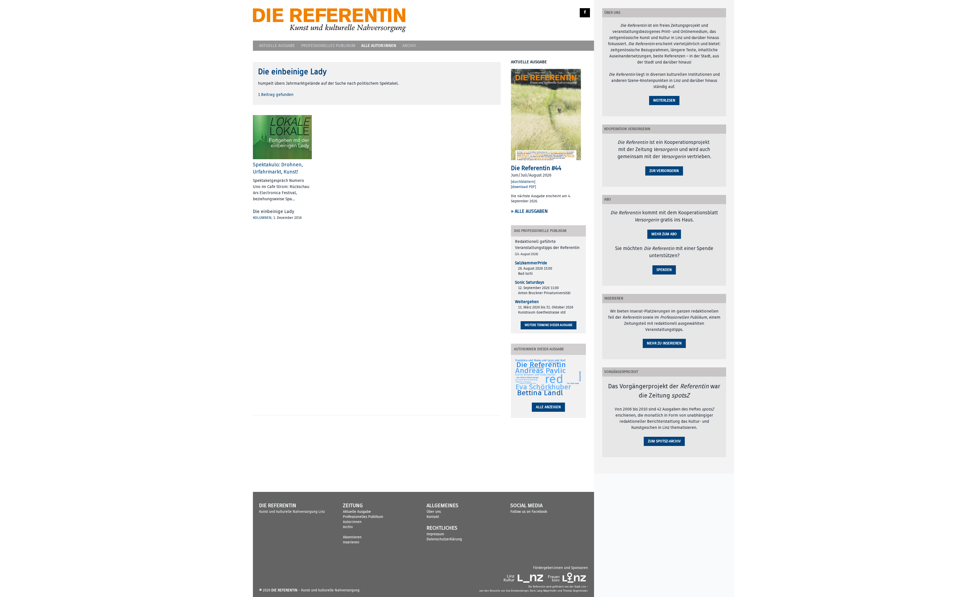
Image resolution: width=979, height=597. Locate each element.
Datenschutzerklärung (444, 539)
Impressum (435, 534)
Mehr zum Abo (664, 234)
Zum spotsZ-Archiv (664, 441)
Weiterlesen (664, 100)
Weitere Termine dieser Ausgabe (548, 325)
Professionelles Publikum (328, 45)
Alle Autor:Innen (378, 45)
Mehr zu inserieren (664, 343)
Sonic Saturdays (529, 282)
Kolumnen (262, 218)
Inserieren (351, 542)
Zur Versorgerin (664, 171)
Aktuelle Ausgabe (277, 45)
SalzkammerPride (531, 263)
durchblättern (523, 182)
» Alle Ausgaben (529, 211)
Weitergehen (527, 301)
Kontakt (433, 517)
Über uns (434, 511)
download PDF (523, 187)
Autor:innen (352, 522)
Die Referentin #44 (536, 168)
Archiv (409, 45)
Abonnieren (352, 537)
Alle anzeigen (548, 407)
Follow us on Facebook (528, 511)
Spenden (664, 270)
